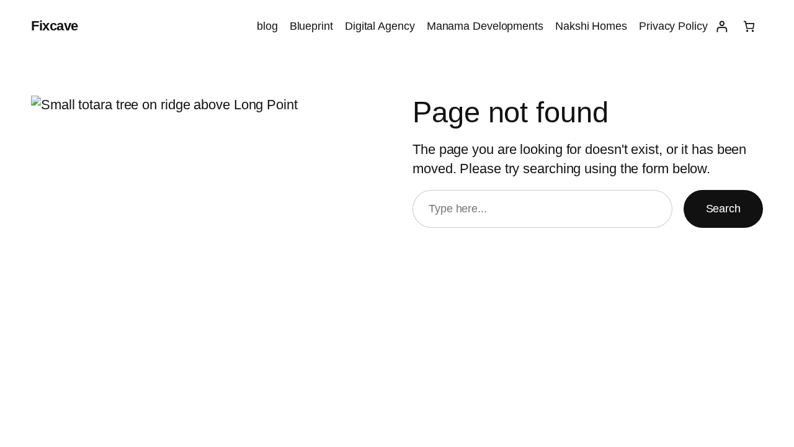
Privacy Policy (673, 26)
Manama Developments (485, 26)
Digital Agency (380, 26)
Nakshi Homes (591, 26)
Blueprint (311, 26)
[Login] (722, 26)
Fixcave (54, 26)
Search (723, 208)
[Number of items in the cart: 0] (749, 26)
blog (267, 26)
